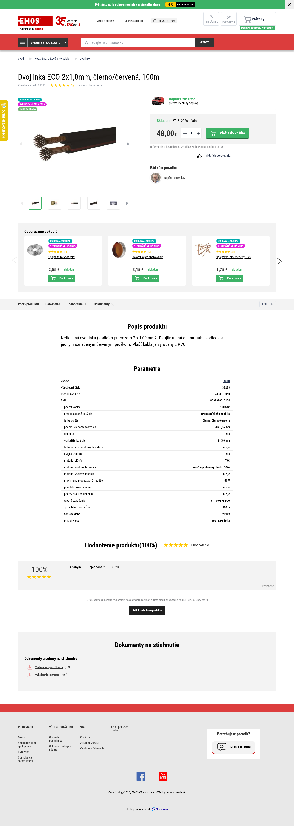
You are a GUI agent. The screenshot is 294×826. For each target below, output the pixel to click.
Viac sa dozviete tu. (198, 599)
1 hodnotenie (200, 545)
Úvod (21, 58)
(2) (104, 304)
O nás (21, 737)
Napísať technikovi (175, 178)
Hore (265, 304)
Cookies (85, 737)
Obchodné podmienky (55, 738)
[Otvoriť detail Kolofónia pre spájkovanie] (119, 249)
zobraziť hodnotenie (90, 85)
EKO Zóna (23, 752)
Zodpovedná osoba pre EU (207, 146)
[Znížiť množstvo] (184, 133)
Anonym (94, 567)
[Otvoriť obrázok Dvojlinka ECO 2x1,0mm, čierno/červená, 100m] (35, 203)
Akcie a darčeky (105, 20)
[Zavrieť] (289, 4)
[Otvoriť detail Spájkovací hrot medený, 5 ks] (203, 249)
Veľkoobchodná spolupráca (27, 744)
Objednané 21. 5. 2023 (103, 567)
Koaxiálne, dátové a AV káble (52, 58)
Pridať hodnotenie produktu (147, 610)
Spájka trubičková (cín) (61, 257)
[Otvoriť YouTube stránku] (163, 775)
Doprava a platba (134, 20)
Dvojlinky (85, 58)
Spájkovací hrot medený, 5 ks (233, 257)
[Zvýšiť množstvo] (198, 133)
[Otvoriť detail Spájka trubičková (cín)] (35, 249)
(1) (77, 304)
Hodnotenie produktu (112, 545)
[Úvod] (50, 23)
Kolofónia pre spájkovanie (147, 257)
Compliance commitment (25, 759)
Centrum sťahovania (92, 748)
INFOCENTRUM (166, 20)
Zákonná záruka (89, 743)
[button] (43, 42)
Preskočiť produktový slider (147, 231)
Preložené (268, 586)
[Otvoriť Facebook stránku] (141, 775)
